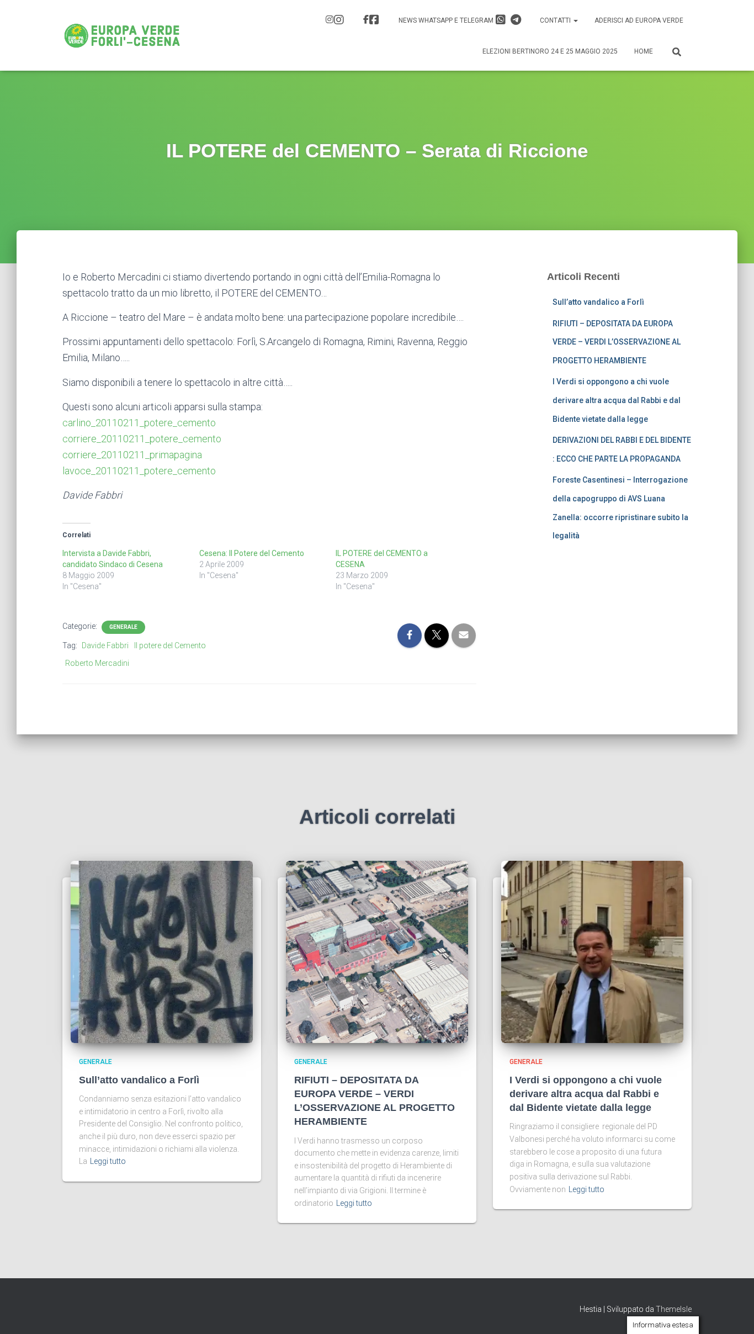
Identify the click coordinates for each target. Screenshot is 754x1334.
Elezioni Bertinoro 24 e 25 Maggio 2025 (550, 51)
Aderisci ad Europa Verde (638, 20)
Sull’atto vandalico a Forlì (598, 302)
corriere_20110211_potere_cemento (141, 438)
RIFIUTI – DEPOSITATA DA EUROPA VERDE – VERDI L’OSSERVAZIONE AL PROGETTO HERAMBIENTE (617, 342)
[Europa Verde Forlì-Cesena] (122, 35)
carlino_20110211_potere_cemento (139, 422)
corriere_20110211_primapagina (132, 454)
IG (336, 21)
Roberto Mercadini (97, 663)
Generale (123, 627)
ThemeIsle (674, 1309)
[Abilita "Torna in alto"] (732, 1312)
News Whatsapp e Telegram (447, 20)
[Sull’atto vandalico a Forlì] (162, 951)
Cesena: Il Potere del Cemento (251, 553)
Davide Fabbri (105, 645)
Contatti (556, 20)
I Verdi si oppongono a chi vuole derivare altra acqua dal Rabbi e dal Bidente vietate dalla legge (617, 400)
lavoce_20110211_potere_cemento (139, 471)
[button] (575, 20)
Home (643, 51)
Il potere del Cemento (170, 645)
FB (372, 21)
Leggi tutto (108, 1161)
